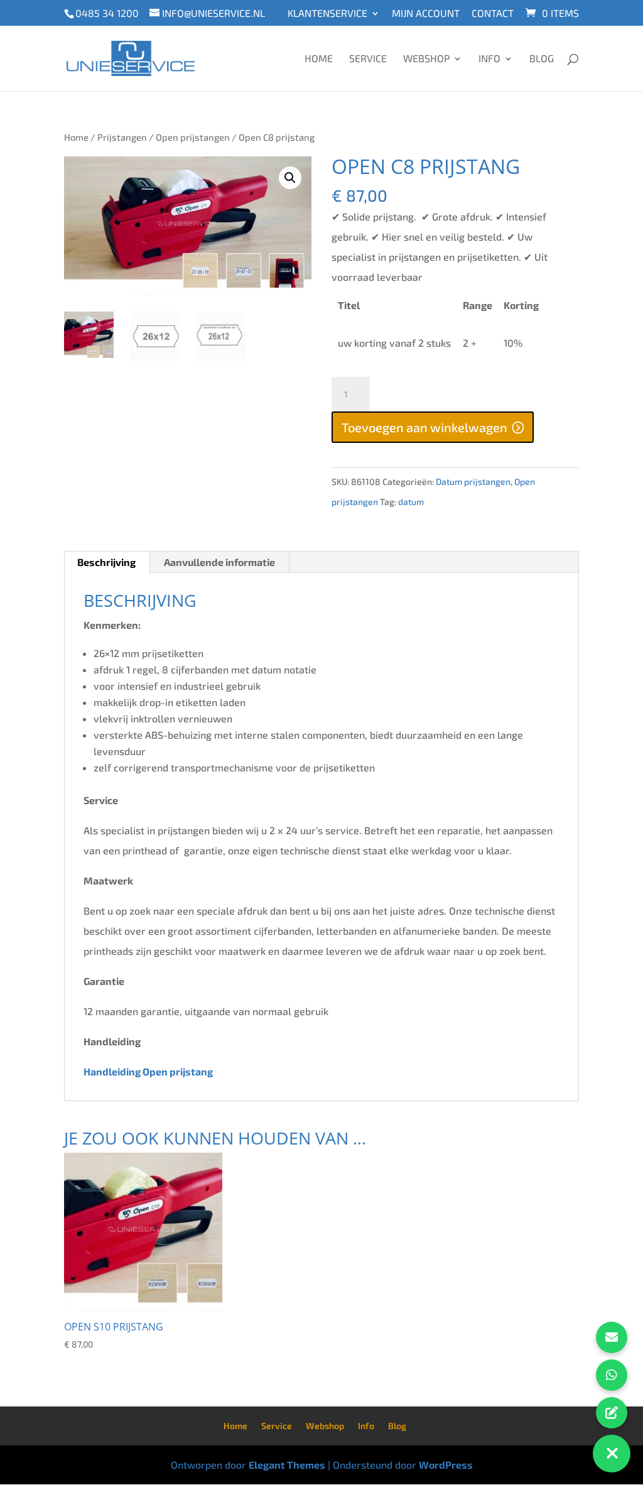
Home (319, 59)
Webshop (426, 59)
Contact (493, 13)
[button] (290, 177)
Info (489, 59)
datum (411, 501)
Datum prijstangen (473, 481)
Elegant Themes (287, 1465)
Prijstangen (122, 137)
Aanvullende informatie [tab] (219, 562)
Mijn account (426, 13)
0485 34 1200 (107, 13)
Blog (541, 59)
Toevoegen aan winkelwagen (424, 427)
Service (368, 59)
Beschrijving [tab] (106, 562)
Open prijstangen (193, 137)
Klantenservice (327, 13)
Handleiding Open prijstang (149, 1071)
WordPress (446, 1465)
